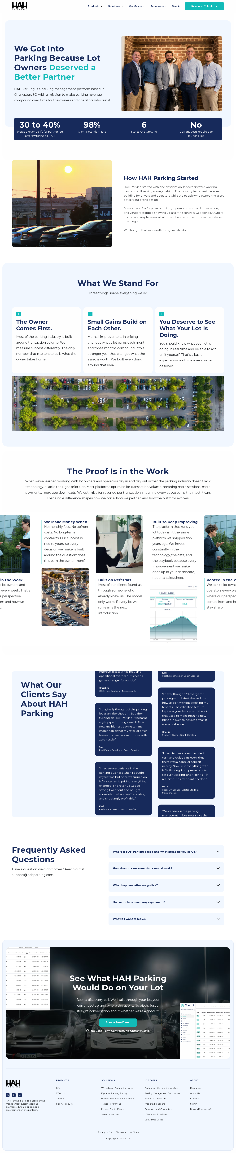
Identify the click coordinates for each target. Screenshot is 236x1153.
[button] (95, 6)
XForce (60, 1098)
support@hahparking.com (32, 875)
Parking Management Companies (162, 1093)
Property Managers (154, 1103)
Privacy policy (105, 1132)
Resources (195, 1088)
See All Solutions (110, 1114)
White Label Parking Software (117, 1088)
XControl (61, 1093)
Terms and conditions (127, 1132)
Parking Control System (113, 1109)
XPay (58, 1088)
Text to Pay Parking (111, 1103)
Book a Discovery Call (201, 1109)
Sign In (193, 1103)
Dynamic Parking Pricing (114, 1093)
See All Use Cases (153, 1119)
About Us (195, 1093)
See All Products (64, 1103)
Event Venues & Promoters (158, 1109)
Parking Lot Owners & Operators (161, 1088)
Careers (194, 1098)
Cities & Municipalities (155, 1114)
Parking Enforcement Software (117, 1098)
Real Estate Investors (155, 1098)
